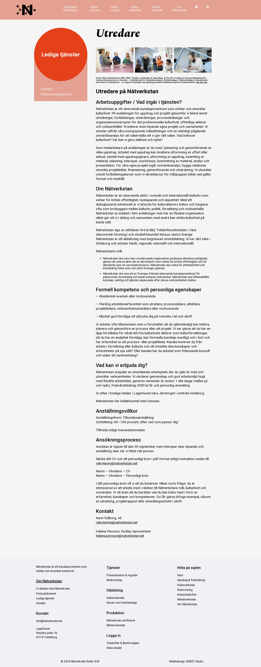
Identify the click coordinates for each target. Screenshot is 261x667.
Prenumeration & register (122, 575)
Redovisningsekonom (56, 94)
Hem (180, 575)
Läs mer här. (201, 82)
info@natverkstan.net (49, 621)
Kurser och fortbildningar (122, 602)
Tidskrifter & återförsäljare (123, 643)
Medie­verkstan (157, 8)
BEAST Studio (194, 661)
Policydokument (46, 593)
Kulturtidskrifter (187, 594)
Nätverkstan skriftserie (121, 620)
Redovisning (114, 580)
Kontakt (40, 603)
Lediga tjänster (61, 54)
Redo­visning (114, 8)
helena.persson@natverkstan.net (120, 536)
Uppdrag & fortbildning (70, 8)
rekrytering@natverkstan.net (116, 463)
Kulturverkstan (115, 598)
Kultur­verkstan (94, 8)
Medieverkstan (116, 625)
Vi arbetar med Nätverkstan (53, 588)
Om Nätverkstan (179, 8)
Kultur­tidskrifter (135, 8)
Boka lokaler (114, 648)
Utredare (47, 89)
